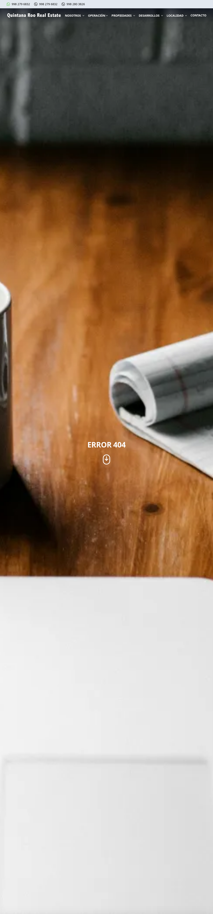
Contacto (198, 15)
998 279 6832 (21, 4)
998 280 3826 (76, 4)
